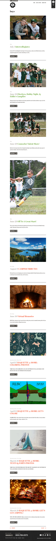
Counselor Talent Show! (28, 144)
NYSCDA (50, 538)
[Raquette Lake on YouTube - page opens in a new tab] (40, 535)
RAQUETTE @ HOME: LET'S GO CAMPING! (27, 511)
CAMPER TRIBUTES (27, 269)
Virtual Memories (26, 316)
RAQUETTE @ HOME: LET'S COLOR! (26, 412)
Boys (11, 44)
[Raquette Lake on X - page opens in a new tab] (50, 535)
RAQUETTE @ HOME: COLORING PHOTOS (23, 363)
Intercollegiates (22, 47)
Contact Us (23, 537)
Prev (12, 528)
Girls (11, 266)
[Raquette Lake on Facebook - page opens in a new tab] (48, 535)
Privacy (14, 537)
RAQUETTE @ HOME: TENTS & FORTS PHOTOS (24, 462)
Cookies (16, 537)
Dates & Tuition (38, 2)
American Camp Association (40, 538)
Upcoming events (13, 360)
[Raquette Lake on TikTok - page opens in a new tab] (45, 535)
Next (43, 528)
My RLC (53, 7)
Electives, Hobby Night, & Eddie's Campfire (25, 95)
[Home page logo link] (53, 2)
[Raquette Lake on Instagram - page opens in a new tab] (43, 535)
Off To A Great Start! (27, 221)
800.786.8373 (21, 535)
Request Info (44, 2)
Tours (34, 2)
